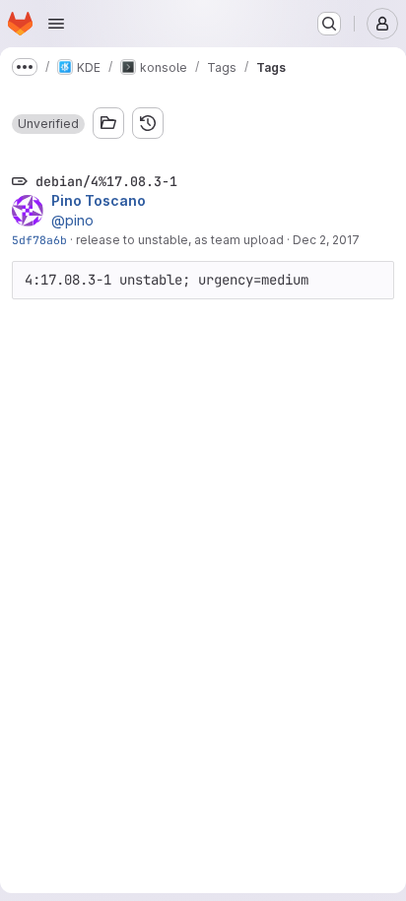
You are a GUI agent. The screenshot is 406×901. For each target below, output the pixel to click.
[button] (48, 124)
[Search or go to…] (329, 23)
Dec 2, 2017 (326, 239)
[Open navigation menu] (56, 23)
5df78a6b (39, 239)
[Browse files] (108, 123)
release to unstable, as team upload (180, 239)
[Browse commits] (148, 123)
